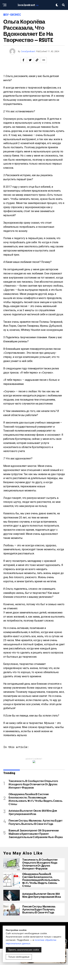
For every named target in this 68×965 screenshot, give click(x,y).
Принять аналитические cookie (23, 950)
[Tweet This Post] (30, 60)
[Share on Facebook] (23, 60)
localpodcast (28, 51)
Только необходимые (18, 957)
